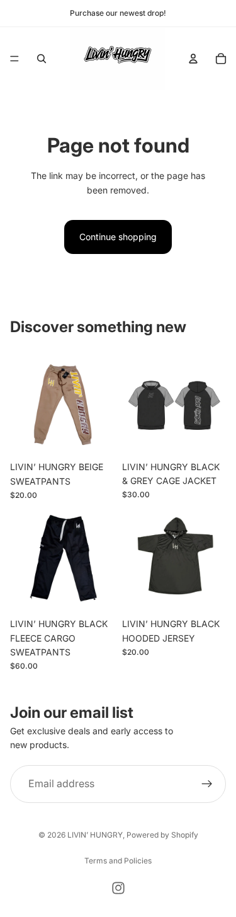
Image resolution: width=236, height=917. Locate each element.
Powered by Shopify (162, 834)
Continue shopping (118, 236)
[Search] (41, 58)
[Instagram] (118, 888)
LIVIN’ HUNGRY (95, 834)
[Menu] (14, 58)
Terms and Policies (118, 860)
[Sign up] (207, 784)
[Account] (193, 58)
